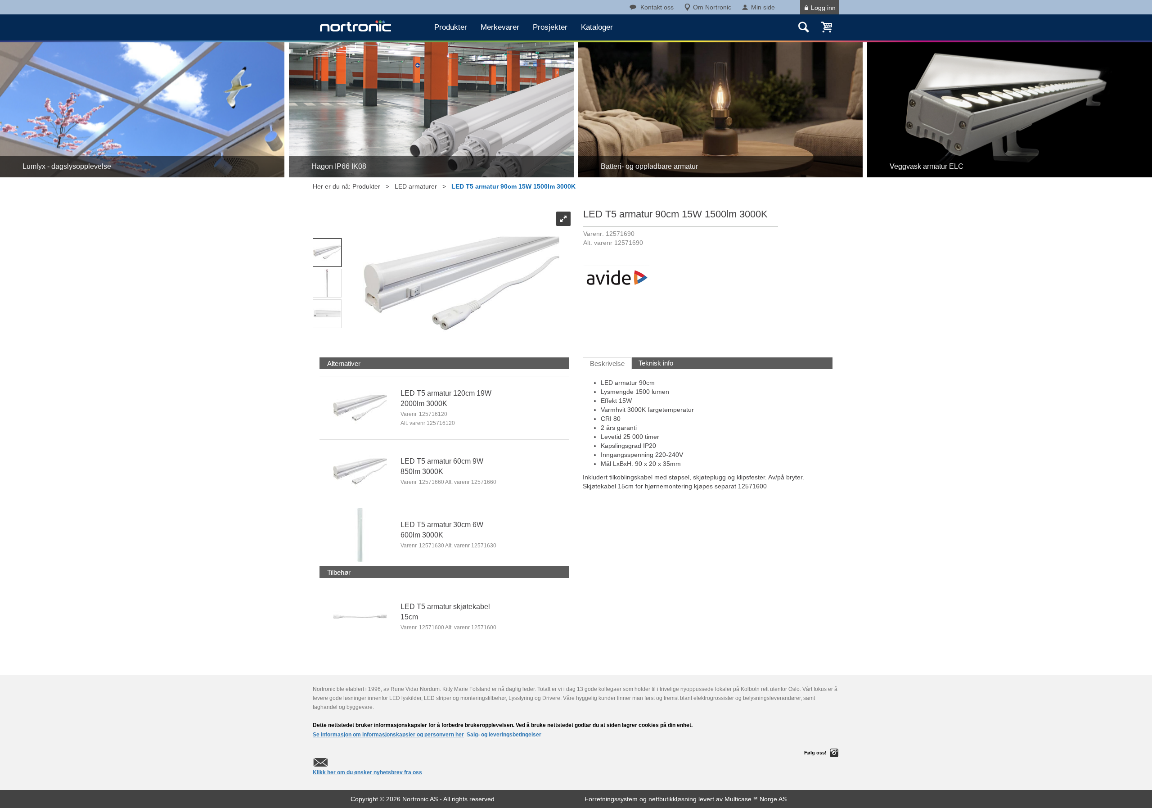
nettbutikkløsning (672, 799)
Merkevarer (500, 27)
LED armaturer (416, 186)
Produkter (450, 27)
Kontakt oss (657, 7)
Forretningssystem (611, 799)
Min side (763, 7)
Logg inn (823, 7)
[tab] (343, 363)
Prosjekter (550, 27)
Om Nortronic (712, 7)
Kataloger (597, 27)
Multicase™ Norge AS (755, 799)
